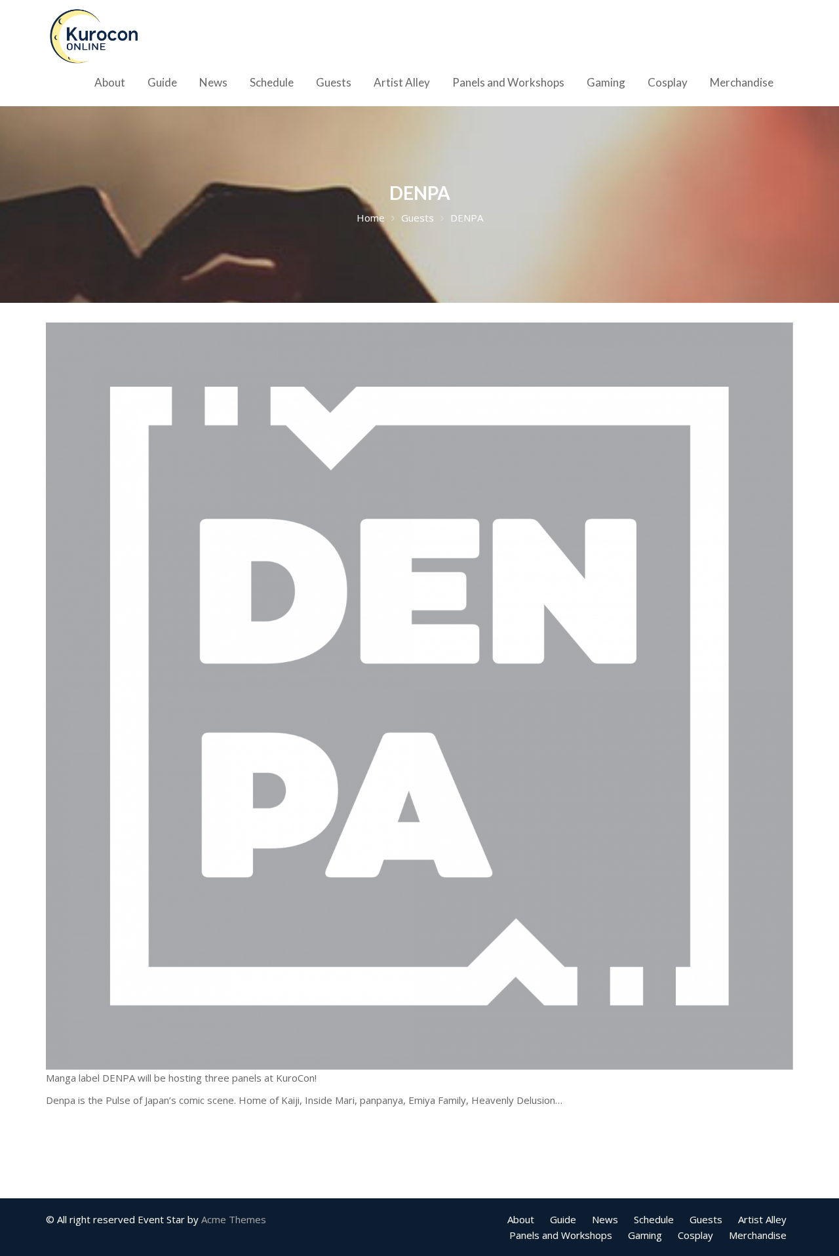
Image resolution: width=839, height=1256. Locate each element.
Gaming (606, 82)
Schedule (272, 82)
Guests (333, 82)
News (213, 82)
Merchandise (741, 82)
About (109, 82)
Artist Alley (402, 82)
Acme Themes (233, 1219)
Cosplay (668, 82)
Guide (162, 82)
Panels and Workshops (508, 82)
